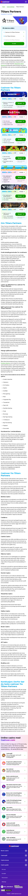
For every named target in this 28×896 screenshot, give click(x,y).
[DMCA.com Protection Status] (6, 890)
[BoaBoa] (14, 167)
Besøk (20, 103)
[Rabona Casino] (14, 112)
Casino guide (5, 865)
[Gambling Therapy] (18, 886)
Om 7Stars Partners (10, 36)
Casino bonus (5, 860)
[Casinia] (14, 205)
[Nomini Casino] (14, 130)
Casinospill (4, 855)
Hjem (3, 6)
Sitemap (4, 881)
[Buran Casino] (14, 187)
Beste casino (5, 850)
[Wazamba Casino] (14, 148)
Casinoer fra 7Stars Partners (12, 32)
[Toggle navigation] (26, 1)
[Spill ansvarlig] (7, 887)
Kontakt (4, 873)
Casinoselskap (10, 6)
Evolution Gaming (5, 363)
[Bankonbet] (14, 94)
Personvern (5, 877)
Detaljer (21, 98)
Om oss (4, 869)
